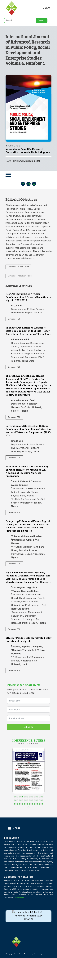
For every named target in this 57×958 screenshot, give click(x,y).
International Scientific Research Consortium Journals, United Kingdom (28, 151)
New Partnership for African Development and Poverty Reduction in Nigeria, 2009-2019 (28, 297)
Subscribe (28, 727)
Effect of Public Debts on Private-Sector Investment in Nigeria (29, 639)
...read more (18, 898)
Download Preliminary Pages (20, 276)
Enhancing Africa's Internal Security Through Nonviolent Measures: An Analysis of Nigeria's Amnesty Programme (27, 471)
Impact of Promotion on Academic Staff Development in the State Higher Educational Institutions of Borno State (28, 331)
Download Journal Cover (18, 267)
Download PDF (14, 319)
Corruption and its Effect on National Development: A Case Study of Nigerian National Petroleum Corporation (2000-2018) (28, 430)
